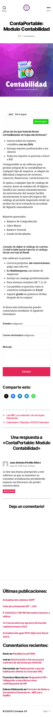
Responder (9, 491)
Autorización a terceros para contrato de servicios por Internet (23, 661)
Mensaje (7, 347)
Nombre (13, 323)
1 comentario (28, 36)
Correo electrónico (19, 335)
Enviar (26, 371)
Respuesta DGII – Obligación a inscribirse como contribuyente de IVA (25, 680)
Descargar (41, 121)
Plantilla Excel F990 (24, 653)
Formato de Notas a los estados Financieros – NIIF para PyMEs (26, 692)
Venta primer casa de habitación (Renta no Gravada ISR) (23, 670)
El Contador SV (19, 711)
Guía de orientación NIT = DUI (19, 606)
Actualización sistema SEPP (19, 599)
